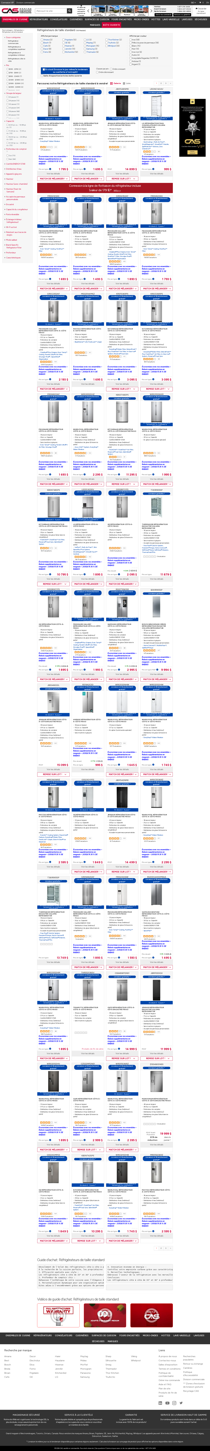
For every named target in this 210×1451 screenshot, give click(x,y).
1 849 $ (98, 862)
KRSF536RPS (122, 294)
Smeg (108, 1364)
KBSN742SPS (87, 1155)
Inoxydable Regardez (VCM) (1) (145, 58)
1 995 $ (166, 474)
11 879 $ (165, 574)
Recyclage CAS (191, 1391)
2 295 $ (98, 474)
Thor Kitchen (113, 40)
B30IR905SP (156, 590)
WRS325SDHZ (88, 394)
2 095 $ (132, 574)
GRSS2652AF (88, 589)
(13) (70, 49)
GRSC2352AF (53, 294)
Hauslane (60, 1360)
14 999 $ (131, 1049)
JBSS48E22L (53, 685)
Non (12, 159)
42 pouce (13, 115)
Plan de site (164, 1388)
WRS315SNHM (156, 394)
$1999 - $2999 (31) (16, 83)
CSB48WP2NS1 (122, 973)
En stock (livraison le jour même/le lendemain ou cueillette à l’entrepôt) (66, 70)
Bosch (46, 43)
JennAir (68, 49)
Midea (83, 1360)
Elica (32, 1364)
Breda (7, 1368)
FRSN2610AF (53, 394)
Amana (46, 40)
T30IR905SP (157, 490)
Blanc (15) (136, 46)
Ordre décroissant (106, 72)
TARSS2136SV (87, 973)
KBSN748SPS (53, 490)
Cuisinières (76, 19)
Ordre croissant (118, 69)
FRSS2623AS (157, 196)
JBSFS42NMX (122, 780)
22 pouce (13, 97)
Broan (7, 1373)
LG (87, 40)
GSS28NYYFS (53, 589)
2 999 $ (98, 1140)
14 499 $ (131, 862)
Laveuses (187, 19)
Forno (45, 52)
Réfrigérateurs (39, 19)
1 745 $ (166, 764)
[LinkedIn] (161, 1404)
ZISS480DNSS (156, 1064)
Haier (57, 1356)
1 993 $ (98, 669)
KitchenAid (69, 52)
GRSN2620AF (87, 877)
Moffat (84, 1364)
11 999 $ (166, 1049)
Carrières (187, 1368)
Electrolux (35, 1360)
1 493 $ (98, 279)
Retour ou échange (193, 1363)
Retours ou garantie (182, 15)
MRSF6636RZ (156, 1155)
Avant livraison (160, 9)
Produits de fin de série (92, 1049)
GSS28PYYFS (122, 489)
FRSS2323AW (122, 877)
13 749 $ (62, 957)
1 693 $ (63, 279)
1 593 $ (132, 957)
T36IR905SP (53, 877)
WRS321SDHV (53, 1064)
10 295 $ (97, 1231)
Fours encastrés (122, 19)
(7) (91, 43)
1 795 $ (63, 169)
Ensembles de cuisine (15, 19)
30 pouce (13, 104)
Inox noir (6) (137, 52)
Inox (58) (136, 40)
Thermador (91, 52)
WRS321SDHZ (53, 88)
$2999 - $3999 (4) (15, 87)
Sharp (108, 1356)
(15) (92, 46)
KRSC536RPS (156, 294)
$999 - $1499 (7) (15, 76)
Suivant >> (170, 83)
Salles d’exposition (168, 1364)
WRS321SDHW (156, 685)
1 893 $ (132, 279)
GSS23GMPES (53, 1155)
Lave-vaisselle (171, 19)
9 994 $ (166, 669)
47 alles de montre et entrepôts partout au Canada (81, 11)
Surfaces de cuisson (97, 19)
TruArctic (112, 43)
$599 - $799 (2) (14, 69)
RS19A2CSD (87, 685)
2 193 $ (63, 379)
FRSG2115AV (88, 196)
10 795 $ (62, 574)
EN (207, 2)
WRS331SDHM (53, 973)
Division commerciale (194, 1379)
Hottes (155, 19)
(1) (47, 43)
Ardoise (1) (136, 61)
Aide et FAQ (165, 1384)
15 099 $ (62, 764)
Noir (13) (135, 49)
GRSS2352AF (122, 196)
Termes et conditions (170, 1368)
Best (6, 1360)
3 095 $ (132, 379)
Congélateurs (58, 19)
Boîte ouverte (111, 25)
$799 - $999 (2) (14, 73)
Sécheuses (201, 19)
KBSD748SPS (122, 395)
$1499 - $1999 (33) (16, 80)
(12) (70, 40)
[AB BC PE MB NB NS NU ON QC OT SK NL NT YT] (193, 2)
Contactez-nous (167, 1360)
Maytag (89, 43)
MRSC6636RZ (53, 780)
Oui (11, 156)
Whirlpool (112, 46)
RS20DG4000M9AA (156, 877)
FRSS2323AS (53, 196)
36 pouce (14, 111)
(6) (47, 52)
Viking (134, 1356)
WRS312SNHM (88, 88)
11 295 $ (131, 474)
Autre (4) (136, 55)
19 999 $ (165, 1133)
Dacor (45, 49)
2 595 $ (63, 862)
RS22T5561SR (122, 589)
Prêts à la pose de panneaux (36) (145, 43)
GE (66, 43)
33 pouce (14, 108)
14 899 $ (131, 169)
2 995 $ (132, 669)
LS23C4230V (88, 489)
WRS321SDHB (122, 1155)
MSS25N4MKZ (88, 294)
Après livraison (160, 11)
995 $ (167, 169)
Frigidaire (69, 40)
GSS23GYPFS (88, 780)
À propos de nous (168, 1356)
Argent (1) (136, 64)
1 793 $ (166, 279)
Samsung (90, 49)
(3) (46, 46)
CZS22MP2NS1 (88, 1064)
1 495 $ (166, 957)
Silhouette (111, 1360)
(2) (47, 40)
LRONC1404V (156, 89)
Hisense (68, 46)
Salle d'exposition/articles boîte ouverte (62, 76)
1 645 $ (132, 764)
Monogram (90, 46)
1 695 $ (98, 169)
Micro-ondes (141, 19)
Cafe (45, 46)
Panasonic (85, 1373)
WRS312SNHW (122, 685)
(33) (114, 46)
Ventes (157, 7)
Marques (95, 25)
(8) (47, 49)
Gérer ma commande (163, 15)
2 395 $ (132, 1140)
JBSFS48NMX (122, 89)
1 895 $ (98, 574)
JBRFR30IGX (157, 973)
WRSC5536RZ (156, 780)
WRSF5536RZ (122, 1064)
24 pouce (13, 101)
